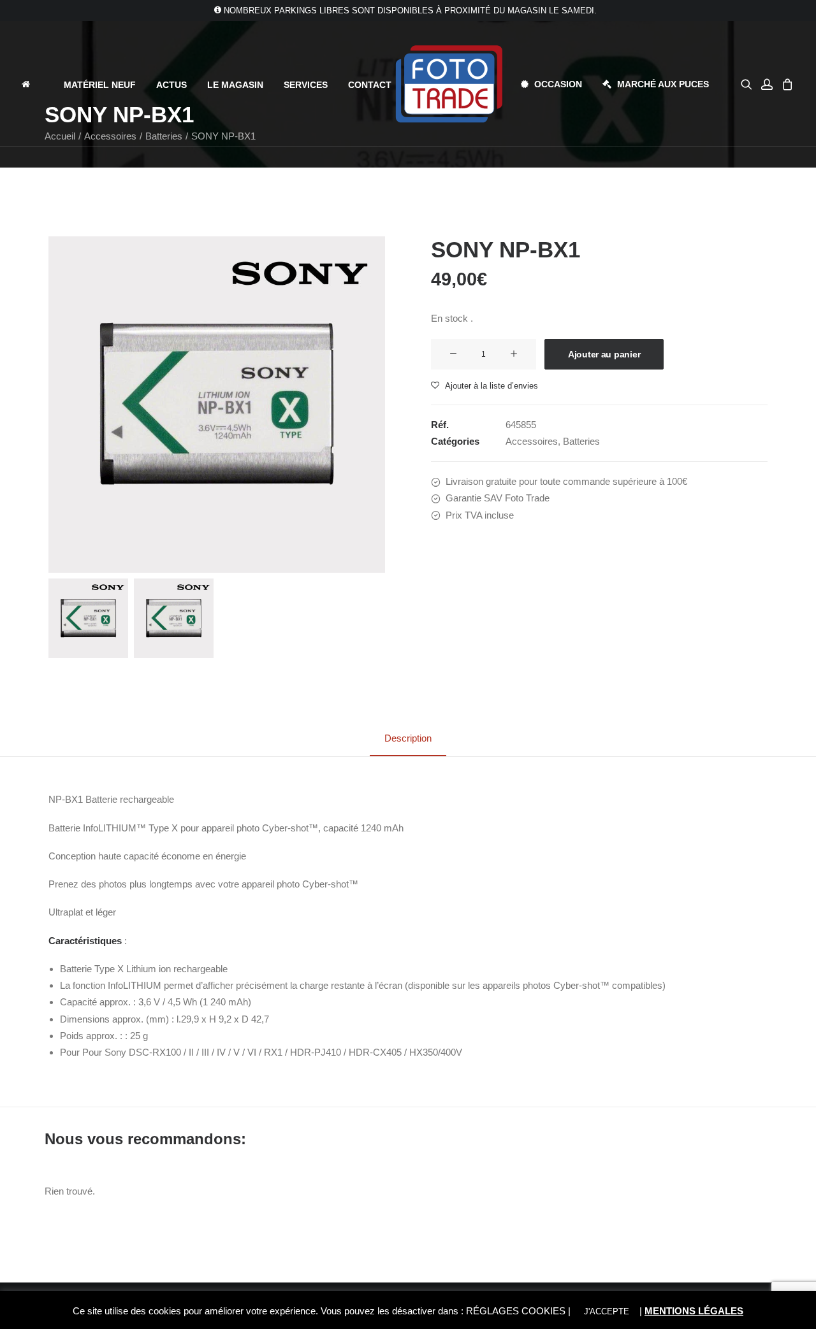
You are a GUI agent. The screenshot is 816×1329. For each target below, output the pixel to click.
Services (306, 85)
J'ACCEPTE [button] (606, 1311)
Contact (369, 85)
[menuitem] (37, 84)
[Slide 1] (88, 618)
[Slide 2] (174, 618)
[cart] (785, 84)
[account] (767, 84)
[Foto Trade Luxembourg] (449, 84)
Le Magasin (235, 85)
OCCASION (558, 84)
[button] (749, 84)
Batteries (581, 441)
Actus (171, 85)
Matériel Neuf (100, 85)
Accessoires (532, 441)
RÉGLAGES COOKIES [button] (515, 1310)
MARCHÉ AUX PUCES (663, 84)
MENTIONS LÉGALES (694, 1310)
